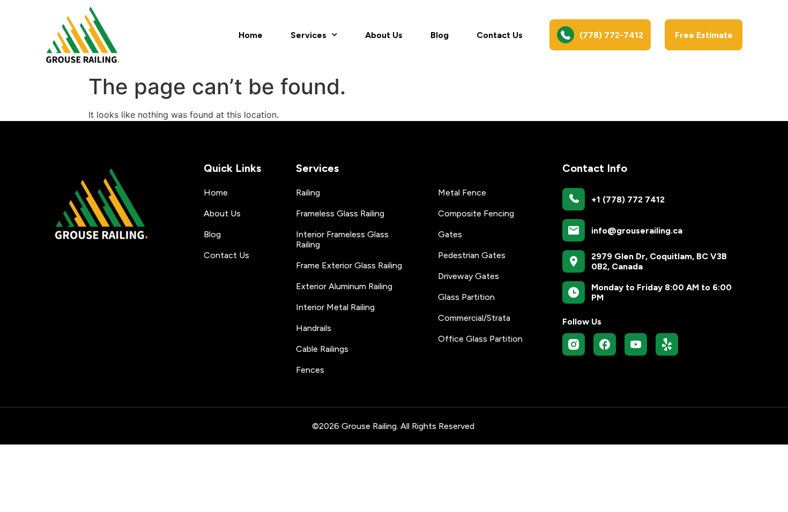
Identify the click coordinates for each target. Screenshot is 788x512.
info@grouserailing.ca (636, 230)
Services (308, 35)
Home (251, 35)
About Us (384, 35)
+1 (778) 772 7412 (628, 199)
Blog (439, 35)
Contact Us (500, 35)
